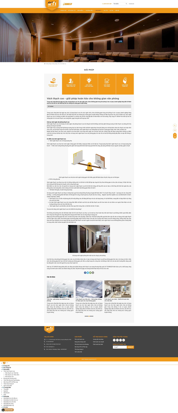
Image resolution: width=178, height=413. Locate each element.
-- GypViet (5, 391)
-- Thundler (6, 389)
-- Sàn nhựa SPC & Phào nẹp (10, 382)
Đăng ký (130, 347)
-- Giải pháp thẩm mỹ (8, 405)
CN (133, 3)
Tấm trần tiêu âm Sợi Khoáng (82, 344)
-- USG (4, 394)
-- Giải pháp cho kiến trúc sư (10, 400)
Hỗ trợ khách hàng (100, 336)
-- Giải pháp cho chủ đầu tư (10, 398)
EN (131, 3)
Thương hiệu (89, 10)
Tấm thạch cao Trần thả (11, 373)
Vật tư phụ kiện (78, 351)
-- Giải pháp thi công (8, 403)
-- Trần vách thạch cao (9, 371)
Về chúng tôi (71, 10)
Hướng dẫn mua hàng (98, 339)
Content (51, 106)
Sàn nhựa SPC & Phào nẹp (81, 346)
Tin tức (106, 10)
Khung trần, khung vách (80, 341)
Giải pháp (98, 10)
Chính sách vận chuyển (98, 341)
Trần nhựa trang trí (79, 349)
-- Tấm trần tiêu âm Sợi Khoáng (11, 380)
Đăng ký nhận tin (119, 344)
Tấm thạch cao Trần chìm (12, 374)
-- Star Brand (6, 393)
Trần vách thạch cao (79, 339)
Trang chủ (63, 10)
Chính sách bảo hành (98, 344)
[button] (85, 316)
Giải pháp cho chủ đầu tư (59, 63)
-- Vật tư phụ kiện (7, 385)
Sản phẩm (80, 10)
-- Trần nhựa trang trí (8, 384)
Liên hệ (117, 10)
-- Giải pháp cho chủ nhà (9, 402)
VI (129, 3)
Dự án (111, 10)
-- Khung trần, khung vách (9, 378)
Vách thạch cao (9, 376)
